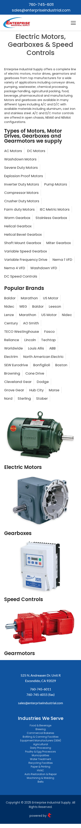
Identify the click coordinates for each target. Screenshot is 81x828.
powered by (38, 816)
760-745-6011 (40, 689)
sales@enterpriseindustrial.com (40, 703)
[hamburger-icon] (73, 23)
